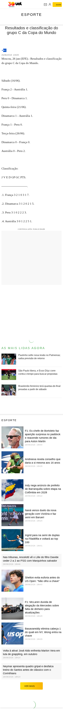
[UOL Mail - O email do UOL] (45, 4)
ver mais (29, 686)
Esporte (31, 14)
